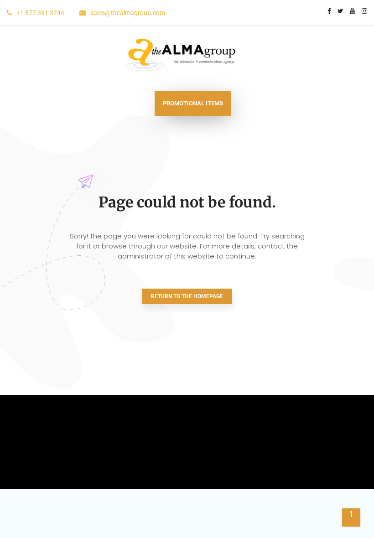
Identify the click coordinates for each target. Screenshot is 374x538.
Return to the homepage (187, 296)
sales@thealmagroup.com (127, 12)
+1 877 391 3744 (41, 12)
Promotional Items (193, 103)
